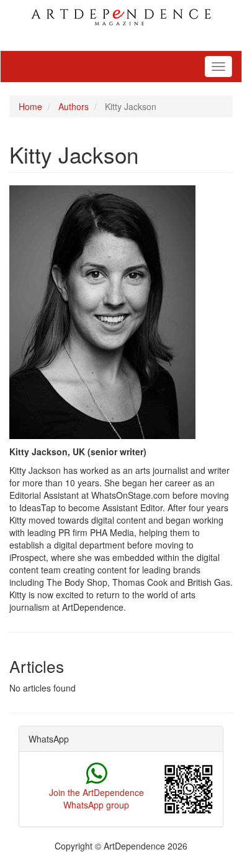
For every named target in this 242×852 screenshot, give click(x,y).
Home (30, 106)
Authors (73, 106)
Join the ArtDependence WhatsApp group (96, 798)
